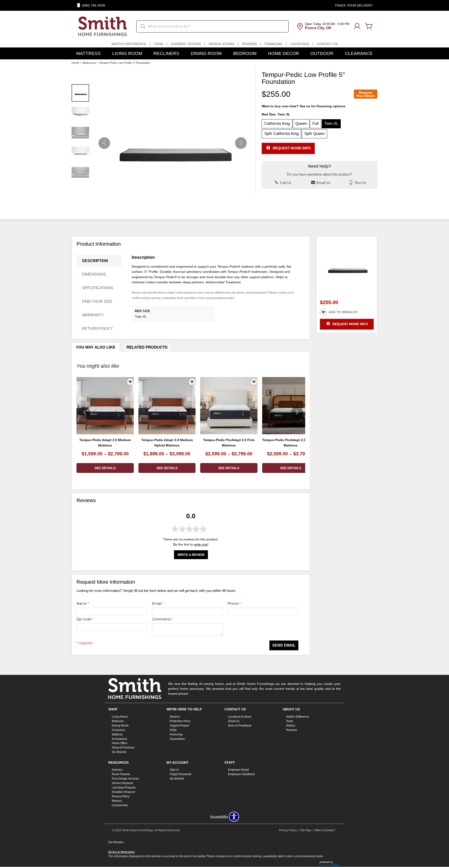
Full (315, 123)
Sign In (174, 769)
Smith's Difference (128, 44)
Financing (273, 44)
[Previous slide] (85, 412)
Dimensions (94, 274)
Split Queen (314, 133)
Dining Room (206, 53)
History (290, 725)
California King (277, 123)
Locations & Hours (239, 716)
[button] (241, 143)
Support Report (179, 725)
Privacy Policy (121, 796)
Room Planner (121, 774)
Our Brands (119, 752)
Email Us (322, 183)
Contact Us (327, 44)
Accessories (119, 738)
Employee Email (238, 769)
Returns (175, 716)
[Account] (357, 26)
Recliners (166, 53)
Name (82, 603)
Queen (301, 123)
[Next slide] (297, 412)
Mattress (88, 53)
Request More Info (292, 148)
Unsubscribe (120, 805)
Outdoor (321, 53)
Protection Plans (180, 721)
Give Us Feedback (239, 725)
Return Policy (97, 329)
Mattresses (89, 63)
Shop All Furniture (123, 747)
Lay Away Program (124, 787)
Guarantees (177, 738)
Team (158, 44)
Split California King (281, 133)
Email (157, 603)
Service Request (122, 783)
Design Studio (221, 44)
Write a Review (190, 555)
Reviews (249, 44)
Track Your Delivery (354, 5)
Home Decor (283, 53)
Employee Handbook (241, 774)
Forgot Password (180, 774)
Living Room (127, 53)
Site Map (305, 830)
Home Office (119, 743)
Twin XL (331, 123)
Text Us (360, 183)
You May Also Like (95, 347)
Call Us (285, 183)
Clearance (359, 53)
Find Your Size (97, 301)
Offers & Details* (325, 830)
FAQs (173, 730)
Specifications (97, 288)
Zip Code (84, 619)
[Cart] (369, 26)
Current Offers (186, 44)
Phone (234, 603)
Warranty (93, 315)
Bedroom (245, 53)
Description (95, 261)
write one (200, 544)
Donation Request (123, 792)
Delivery (117, 769)
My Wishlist (177, 778)
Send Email (284, 645)
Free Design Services (125, 778)
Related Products (147, 347)
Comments (162, 619)
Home (75, 63)
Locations (299, 44)
